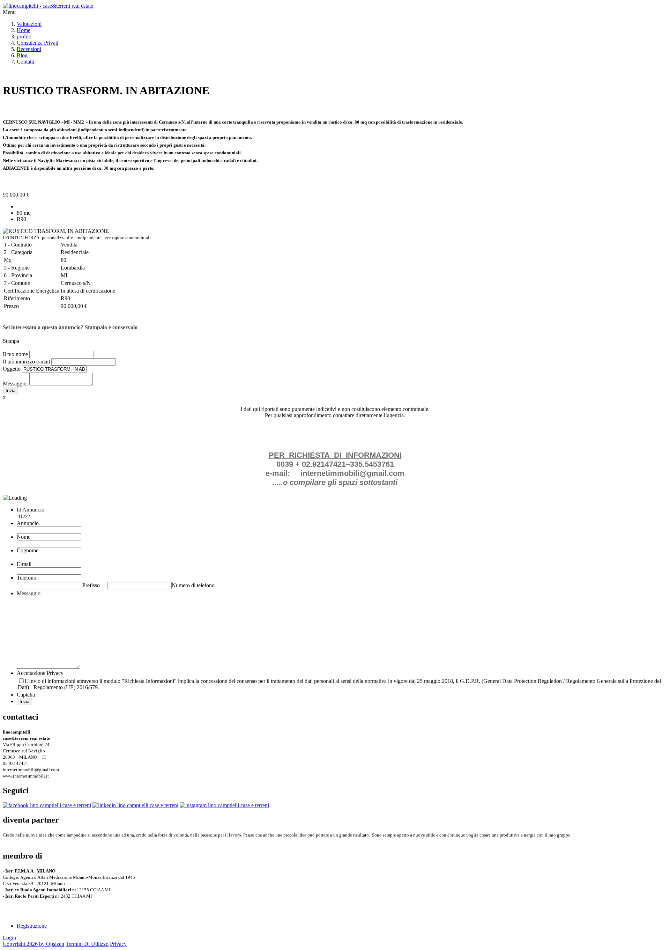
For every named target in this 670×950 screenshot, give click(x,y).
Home (23, 30)
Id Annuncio (30, 510)
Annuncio (28, 523)
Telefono (26, 578)
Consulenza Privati (37, 43)
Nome (23, 537)
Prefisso (91, 585)
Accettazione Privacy (40, 673)
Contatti (25, 62)
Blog (22, 55)
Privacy (118, 944)
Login (9, 938)
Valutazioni (29, 24)
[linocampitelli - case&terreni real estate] (48, 6)
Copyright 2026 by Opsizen (33, 944)
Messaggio (28, 593)
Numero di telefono (193, 585)
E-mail (24, 564)
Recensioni (29, 49)
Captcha (26, 695)
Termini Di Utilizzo (87, 944)
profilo (24, 36)
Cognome (27, 550)
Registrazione (32, 926)
